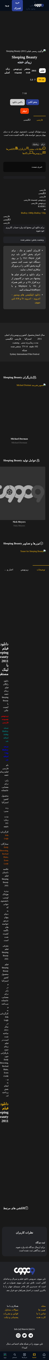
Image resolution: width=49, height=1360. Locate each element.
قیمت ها (42, 1310)
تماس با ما (41, 1313)
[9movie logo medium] (39, 5)
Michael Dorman (19, 442)
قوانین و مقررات (10, 1313)
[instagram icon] (18, 1335)
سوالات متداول (11, 1310)
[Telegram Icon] (30, 1335)
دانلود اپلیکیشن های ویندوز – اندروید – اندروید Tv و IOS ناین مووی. (25, 298)
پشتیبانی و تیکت (11, 1317)
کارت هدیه (41, 1317)
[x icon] (24, 1335)
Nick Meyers (19, 526)
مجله (43, 1306)
